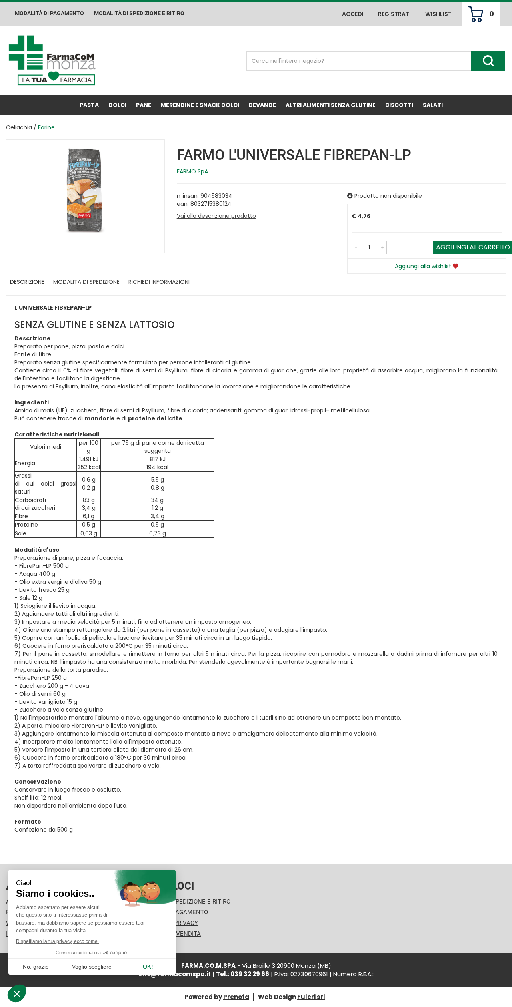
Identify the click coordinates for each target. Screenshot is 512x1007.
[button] (356, 247)
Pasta (89, 105)
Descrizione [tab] (27, 282)
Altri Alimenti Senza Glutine (331, 105)
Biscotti (399, 105)
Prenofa (236, 997)
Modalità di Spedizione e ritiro (139, 13)
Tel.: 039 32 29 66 (242, 974)
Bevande (262, 105)
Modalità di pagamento (49, 13)
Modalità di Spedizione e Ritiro (182, 901)
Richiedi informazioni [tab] (159, 282)
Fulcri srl (311, 997)
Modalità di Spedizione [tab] (86, 282)
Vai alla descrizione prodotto (216, 216)
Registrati (394, 14)
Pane (143, 105)
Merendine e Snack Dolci (200, 105)
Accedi (353, 14)
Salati (433, 105)
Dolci (117, 105)
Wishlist (438, 14)
